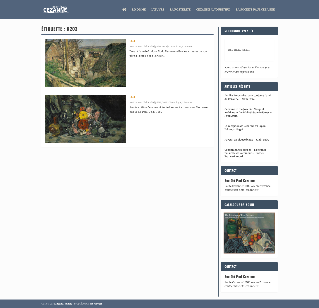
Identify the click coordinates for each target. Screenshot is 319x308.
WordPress (96, 303)
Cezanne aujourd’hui (213, 9)
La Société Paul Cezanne (255, 9)
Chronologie (174, 46)
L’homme (139, 9)
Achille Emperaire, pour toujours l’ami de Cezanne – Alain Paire (247, 97)
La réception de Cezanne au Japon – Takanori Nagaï (246, 127)
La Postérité (180, 9)
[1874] (85, 63)
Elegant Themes (63, 303)
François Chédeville (143, 46)
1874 (132, 41)
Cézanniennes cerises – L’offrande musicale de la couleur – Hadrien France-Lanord (245, 153)
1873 (132, 97)
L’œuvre (157, 9)
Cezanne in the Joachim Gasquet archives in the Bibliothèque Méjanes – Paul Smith (248, 112)
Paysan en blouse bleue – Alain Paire (246, 139)
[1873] (85, 119)
